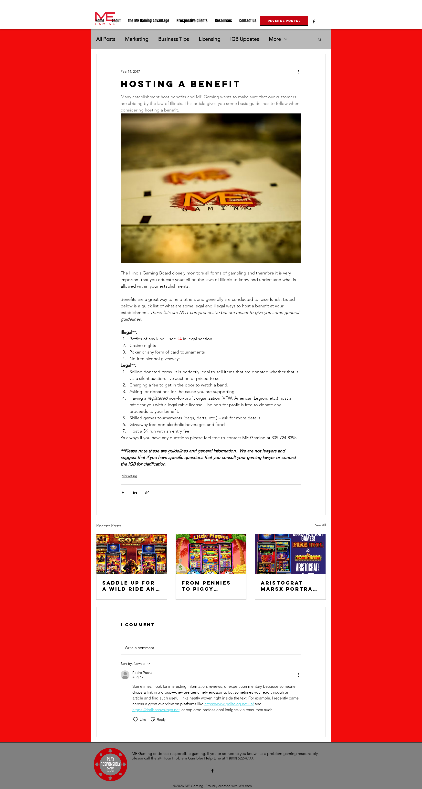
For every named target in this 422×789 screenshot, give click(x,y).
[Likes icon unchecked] (135, 719)
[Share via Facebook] (123, 492)
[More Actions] (298, 675)
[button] (116, 20)
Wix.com (245, 786)
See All (320, 525)
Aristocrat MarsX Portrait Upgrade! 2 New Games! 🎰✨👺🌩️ (290, 586)
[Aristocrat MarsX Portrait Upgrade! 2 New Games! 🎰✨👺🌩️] (290, 554)
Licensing (210, 39)
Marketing (136, 39)
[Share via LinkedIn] (135, 492)
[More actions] (298, 71)
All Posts (105, 39)
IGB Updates (244, 39)
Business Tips (173, 39)
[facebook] (313, 21)
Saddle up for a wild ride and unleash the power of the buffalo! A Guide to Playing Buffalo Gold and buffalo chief (131, 586)
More (275, 39)
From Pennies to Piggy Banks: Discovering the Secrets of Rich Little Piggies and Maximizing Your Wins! (210, 586)
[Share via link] (147, 492)
